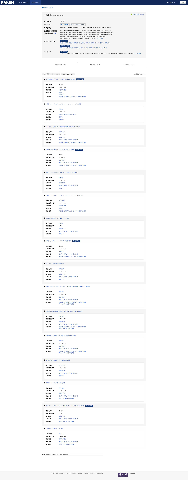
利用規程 (86, 473)
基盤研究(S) (62, 370)
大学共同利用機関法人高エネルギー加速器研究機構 (72, 97)
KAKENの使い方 (171, 2)
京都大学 (61, 119)
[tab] (60, 64)
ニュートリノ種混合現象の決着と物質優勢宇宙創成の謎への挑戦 (63, 127)
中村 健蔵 (61, 292)
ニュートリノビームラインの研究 (54, 428)
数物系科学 (82, 43)
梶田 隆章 (61, 269)
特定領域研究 (62, 205)
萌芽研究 (61, 251)
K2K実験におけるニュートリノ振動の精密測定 (58, 360)
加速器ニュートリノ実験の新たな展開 (56, 383)
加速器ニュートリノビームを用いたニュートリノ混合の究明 (61, 172)
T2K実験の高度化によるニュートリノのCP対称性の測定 (60, 79)
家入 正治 (61, 433)
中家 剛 (61, 109)
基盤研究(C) (62, 228)
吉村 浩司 (61, 340)
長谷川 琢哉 (62, 132)
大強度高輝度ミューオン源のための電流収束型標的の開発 (61, 335)
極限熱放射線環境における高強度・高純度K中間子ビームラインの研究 (64, 311)
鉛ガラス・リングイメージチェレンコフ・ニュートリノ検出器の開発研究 (65, 405)
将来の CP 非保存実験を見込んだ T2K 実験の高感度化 (60, 149)
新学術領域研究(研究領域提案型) (67, 114)
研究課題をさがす (23, 2)
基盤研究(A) (62, 137)
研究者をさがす (35, 2)
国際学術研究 (62, 439)
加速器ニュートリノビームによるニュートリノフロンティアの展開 (63, 104)
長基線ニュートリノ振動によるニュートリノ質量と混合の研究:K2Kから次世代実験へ (68, 286)
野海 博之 (61, 316)
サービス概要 (54, 473)
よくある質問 (72, 473)
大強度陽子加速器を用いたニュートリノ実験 (57, 218)
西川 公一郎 (62, 200)
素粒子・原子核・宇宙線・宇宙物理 (69, 43)
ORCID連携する (137, 14)
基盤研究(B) (62, 393)
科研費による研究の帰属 (96, 473)
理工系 (88, 43)
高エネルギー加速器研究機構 (66, 304)
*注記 (142, 14)
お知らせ (80, 473)
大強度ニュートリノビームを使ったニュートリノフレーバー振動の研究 (64, 195)
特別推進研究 (62, 90)
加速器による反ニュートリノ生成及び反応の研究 (58, 241)
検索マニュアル (63, 473)
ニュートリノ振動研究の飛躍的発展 (55, 263)
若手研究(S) (62, 183)
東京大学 (61, 279)
